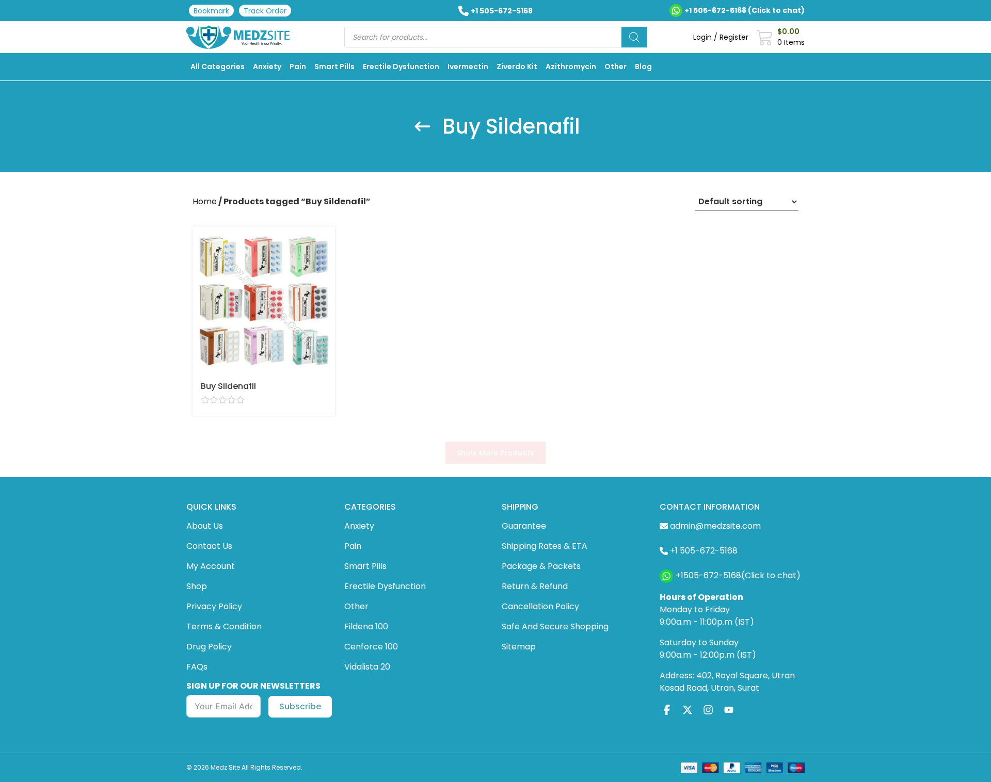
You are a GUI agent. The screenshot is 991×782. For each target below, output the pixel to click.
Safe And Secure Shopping (555, 626)
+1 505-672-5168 (502, 11)
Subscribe (300, 706)
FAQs (196, 667)
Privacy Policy (214, 606)
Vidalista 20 (367, 667)
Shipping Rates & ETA (544, 546)
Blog (643, 66)
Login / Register (720, 37)
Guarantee (524, 526)
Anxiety (267, 66)
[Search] (634, 37)
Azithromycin (571, 66)
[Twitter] (687, 710)
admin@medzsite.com (715, 526)
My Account (210, 566)
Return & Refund (535, 586)
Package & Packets (541, 566)
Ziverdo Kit (517, 66)
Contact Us (209, 546)
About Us (204, 526)
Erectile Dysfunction (401, 66)
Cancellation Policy (540, 606)
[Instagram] (708, 710)
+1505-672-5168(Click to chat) (738, 575)
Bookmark (211, 11)
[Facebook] (667, 710)
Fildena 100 (366, 626)
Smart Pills (334, 66)
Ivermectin (467, 66)
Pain (298, 66)
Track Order (265, 11)
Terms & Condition (224, 626)
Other (615, 66)
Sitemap (519, 647)
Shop (196, 586)
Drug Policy (209, 647)
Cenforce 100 (371, 647)
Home (205, 201)
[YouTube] (729, 710)
